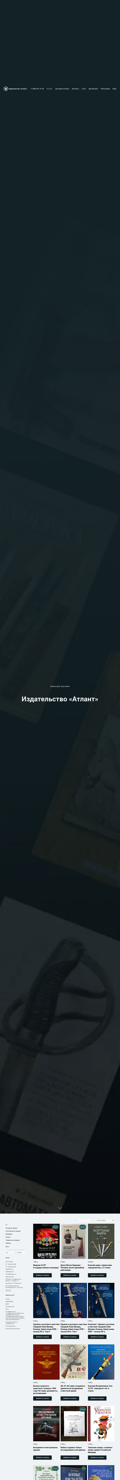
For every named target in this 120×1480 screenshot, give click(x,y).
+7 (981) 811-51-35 (37, 89)
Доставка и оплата (62, 89)
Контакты (75, 89)
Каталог (49, 89)
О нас (84, 89)
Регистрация (105, 89)
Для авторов (93, 89)
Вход (114, 89)
